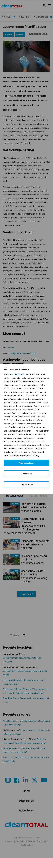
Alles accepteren (26, 463)
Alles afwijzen (26, 484)
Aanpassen (26, 473)
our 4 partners (17, 374)
